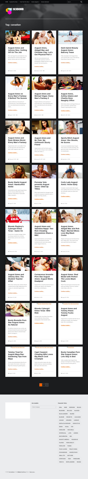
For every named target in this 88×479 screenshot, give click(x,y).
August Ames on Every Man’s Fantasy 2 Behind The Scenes (17, 96)
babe (65, 407)
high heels (70, 429)
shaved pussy (73, 452)
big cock (69, 410)
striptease (62, 458)
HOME (6, 1)
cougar (61, 420)
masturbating (63, 436)
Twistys (61, 461)
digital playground (64, 423)
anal (60, 407)
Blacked (76, 410)
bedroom (72, 407)
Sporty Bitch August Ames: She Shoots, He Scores (70, 140)
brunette (69, 416)
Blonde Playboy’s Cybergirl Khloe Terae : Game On (16, 228)
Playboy (61, 442)
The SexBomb (11, 471)
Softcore (70, 455)
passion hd (75, 439)
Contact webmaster (45, 1)
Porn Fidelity (70, 442)
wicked (79, 461)
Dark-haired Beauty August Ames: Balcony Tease (69, 50)
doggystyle (76, 423)
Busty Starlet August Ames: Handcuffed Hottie (17, 184)
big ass (79, 407)
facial (67, 426)
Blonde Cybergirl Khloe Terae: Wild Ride (42, 310)
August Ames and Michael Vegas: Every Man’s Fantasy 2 (44, 96)
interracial (62, 433)
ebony (61, 426)
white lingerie (70, 461)
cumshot (76, 420)
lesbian (76, 433)
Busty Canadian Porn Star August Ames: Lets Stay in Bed (70, 354)
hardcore (62, 429)
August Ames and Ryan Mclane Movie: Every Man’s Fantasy (17, 140)
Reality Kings (73, 449)
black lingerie (63, 413)
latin (69, 433)
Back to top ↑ (32, 471)
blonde (72, 413)
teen (69, 458)
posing (69, 445)
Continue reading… (13, 62)
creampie (68, 420)
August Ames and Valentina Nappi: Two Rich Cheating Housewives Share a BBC (44, 230)
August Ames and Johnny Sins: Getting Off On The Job (17, 50)
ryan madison (63, 452)
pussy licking (63, 449)
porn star (62, 445)
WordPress (23, 471)
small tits (62, 455)
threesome (76, 458)
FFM (72, 426)
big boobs (62, 410)
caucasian (77, 416)
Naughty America (64, 439)
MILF (71, 436)
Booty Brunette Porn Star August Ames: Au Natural (17, 322)
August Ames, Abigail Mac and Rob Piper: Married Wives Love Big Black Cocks (70, 230)
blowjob (61, 416)
